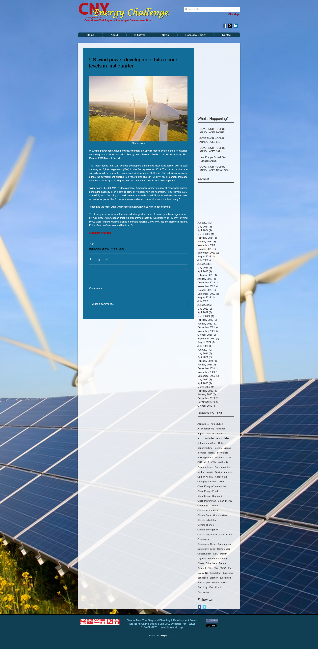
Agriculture (203, 423)
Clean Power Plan (206, 500)
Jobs (121, 248)
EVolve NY (202, 573)
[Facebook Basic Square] (199, 607)
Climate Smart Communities (212, 515)
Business (219, 457)
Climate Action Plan (207, 510)
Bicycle (218, 448)
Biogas (227, 448)
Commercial (203, 539)
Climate (214, 505)
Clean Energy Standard (209, 496)
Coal (221, 534)
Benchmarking (204, 448)
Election (214, 577)
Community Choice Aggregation (214, 544)
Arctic (200, 438)
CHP (199, 462)
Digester (201, 558)
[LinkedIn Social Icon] (236, 26)
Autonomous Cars (206, 443)
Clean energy (225, 500)
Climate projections (207, 534)
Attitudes (209, 438)
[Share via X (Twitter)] (98, 259)
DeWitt (223, 553)
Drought (201, 568)
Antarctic (221, 433)
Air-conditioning (205, 428)
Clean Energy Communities (211, 486)
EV (229, 568)
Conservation (204, 553)
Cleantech (202, 505)
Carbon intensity (223, 472)
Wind (114, 248)
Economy (228, 573)
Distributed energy (217, 558)
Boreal (211, 452)
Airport (201, 433)
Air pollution (217, 423)
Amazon (211, 433)
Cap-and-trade (205, 467)
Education (202, 577)
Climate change (205, 524)
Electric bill (225, 577)
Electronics (203, 592)
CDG (228, 457)
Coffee (229, 534)
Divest (200, 563)
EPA (215, 568)
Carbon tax (221, 476)
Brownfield (222, 452)
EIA (210, 568)
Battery (222, 443)
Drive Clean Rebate (216, 563)
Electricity (202, 587)
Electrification (216, 587)
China (221, 481)
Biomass (201, 452)
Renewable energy (99, 248)
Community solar (206, 549)
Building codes (205, 457)
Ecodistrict (215, 573)
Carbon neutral (205, 476)
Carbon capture (223, 467)
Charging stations (206, 481)
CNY (213, 462)
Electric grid (203, 582)
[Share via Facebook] (90, 259)
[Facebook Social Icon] (225, 26)
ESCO (223, 568)
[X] (230, 26)
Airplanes (220, 428)
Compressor (223, 549)
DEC (215, 553)
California (223, 462)
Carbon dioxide (205, 472)
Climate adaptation (207, 520)
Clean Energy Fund (207, 491)
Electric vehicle (219, 582)
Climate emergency (207, 529)
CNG (206, 462)
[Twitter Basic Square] (204, 607)
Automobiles (222, 438)
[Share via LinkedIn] (106, 259)
